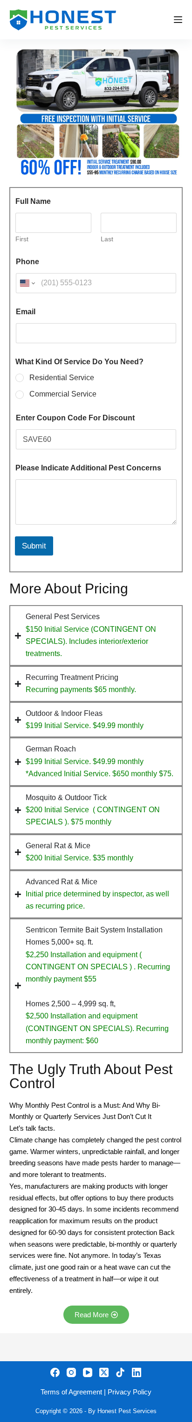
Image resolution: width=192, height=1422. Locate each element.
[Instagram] (71, 1372)
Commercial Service (62, 394)
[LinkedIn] (136, 1372)
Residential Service (61, 378)
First (21, 239)
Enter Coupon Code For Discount (75, 418)
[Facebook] (55, 1372)
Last (107, 239)
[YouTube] (87, 1372)
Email (25, 312)
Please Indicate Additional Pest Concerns (88, 468)
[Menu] (178, 19)
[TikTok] (120, 1372)
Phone (27, 262)
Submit (34, 545)
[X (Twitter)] (104, 1372)
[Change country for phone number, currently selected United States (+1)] (27, 283)
